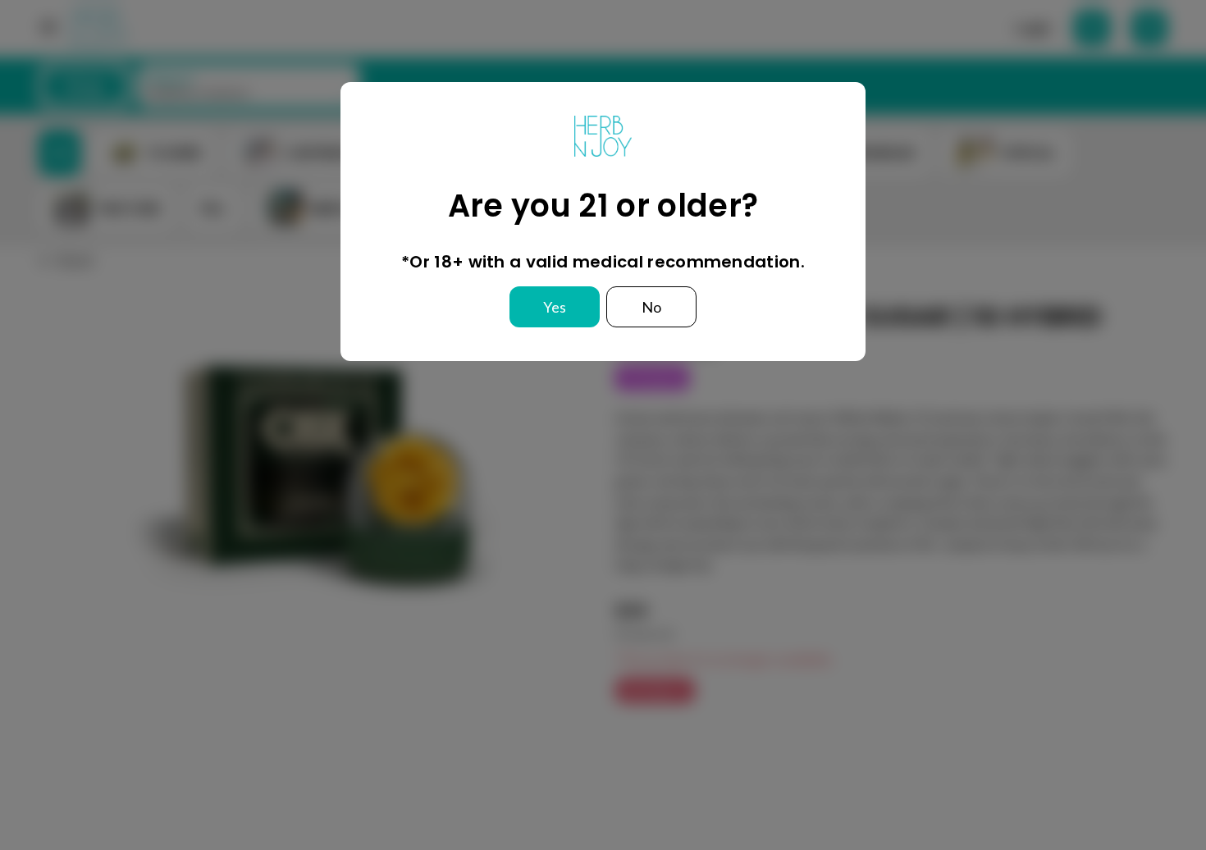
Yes (554, 307)
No (651, 307)
